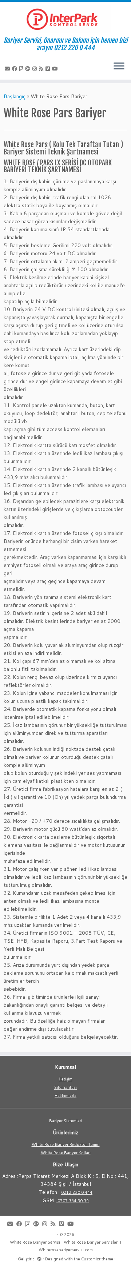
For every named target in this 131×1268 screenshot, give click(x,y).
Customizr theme (97, 1259)
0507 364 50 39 (72, 1201)
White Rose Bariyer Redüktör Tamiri (66, 1144)
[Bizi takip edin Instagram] (35, 68)
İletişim (65, 1079)
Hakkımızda (65, 1096)
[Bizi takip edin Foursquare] (22, 68)
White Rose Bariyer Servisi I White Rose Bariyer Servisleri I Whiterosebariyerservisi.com (65, 1246)
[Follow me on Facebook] (15, 68)
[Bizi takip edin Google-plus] (28, 68)
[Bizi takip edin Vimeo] (48, 68)
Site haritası (65, 1087)
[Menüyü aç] (119, 66)
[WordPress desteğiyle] (39, 1257)
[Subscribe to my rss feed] (42, 68)
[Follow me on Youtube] (56, 68)
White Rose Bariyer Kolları (66, 1153)
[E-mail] (8, 68)
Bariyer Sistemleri (65, 1121)
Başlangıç (14, 96)
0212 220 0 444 (76, 1192)
